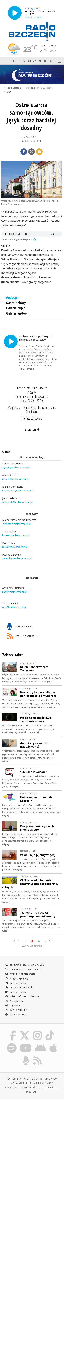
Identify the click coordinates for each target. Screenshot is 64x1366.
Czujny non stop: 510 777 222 (25, 969)
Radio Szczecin (14, 87)
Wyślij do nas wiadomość (44, 61)
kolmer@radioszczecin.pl (15, 535)
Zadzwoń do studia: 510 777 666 (26, 964)
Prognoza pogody (18, 978)
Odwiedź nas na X (24, 61)
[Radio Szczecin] (32, 31)
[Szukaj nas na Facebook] (13, 1031)
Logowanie (15, 1005)
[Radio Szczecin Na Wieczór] (32, 74)
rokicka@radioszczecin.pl (16, 478)
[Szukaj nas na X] (24, 1031)
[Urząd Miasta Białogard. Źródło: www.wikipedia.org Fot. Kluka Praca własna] (31, 179)
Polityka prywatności (26, 1087)
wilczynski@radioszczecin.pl (17, 501)
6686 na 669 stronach (32, 945)
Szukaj (50, 61)
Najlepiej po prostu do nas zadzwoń (14, 61)
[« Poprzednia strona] (14, 941)
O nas (6, 452)
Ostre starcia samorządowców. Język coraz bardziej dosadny (31, 116)
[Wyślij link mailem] (39, 151)
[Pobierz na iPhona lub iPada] (53, 1043)
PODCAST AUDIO (24, 626)
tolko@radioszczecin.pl (14, 546)
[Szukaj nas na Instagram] (37, 1031)
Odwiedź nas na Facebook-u (19, 61)
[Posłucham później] (34, 239)
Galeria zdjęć (15, 308)
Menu (59, 61)
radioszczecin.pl (17, 982)
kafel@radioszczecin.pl (14, 591)
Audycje (7, 91)
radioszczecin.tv (17, 991)
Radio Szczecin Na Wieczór (38, 87)
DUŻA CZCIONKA (18, 1009)
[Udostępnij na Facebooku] (23, 151)
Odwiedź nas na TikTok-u (34, 61)
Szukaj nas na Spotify (39, 61)
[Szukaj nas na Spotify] (11, 1043)
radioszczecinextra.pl (20, 987)
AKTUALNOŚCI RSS (24, 635)
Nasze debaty (16, 302)
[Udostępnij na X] (31, 151)
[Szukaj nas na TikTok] (50, 1031)
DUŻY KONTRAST (18, 1014)
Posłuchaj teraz (17, 1000)
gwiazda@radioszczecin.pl (16, 523)
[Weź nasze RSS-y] (37, 1056)
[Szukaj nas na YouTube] (25, 1043)
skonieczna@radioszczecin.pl (18, 490)
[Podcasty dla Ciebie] (25, 1056)
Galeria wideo (16, 313)
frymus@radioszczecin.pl (15, 467)
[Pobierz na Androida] (40, 1043)
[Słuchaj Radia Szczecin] (14, 13)
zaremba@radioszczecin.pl (16, 558)
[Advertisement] (32, 1135)
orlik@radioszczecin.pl (14, 607)
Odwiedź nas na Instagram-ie (29, 61)
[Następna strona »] (49, 941)
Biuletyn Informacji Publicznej (24, 996)
